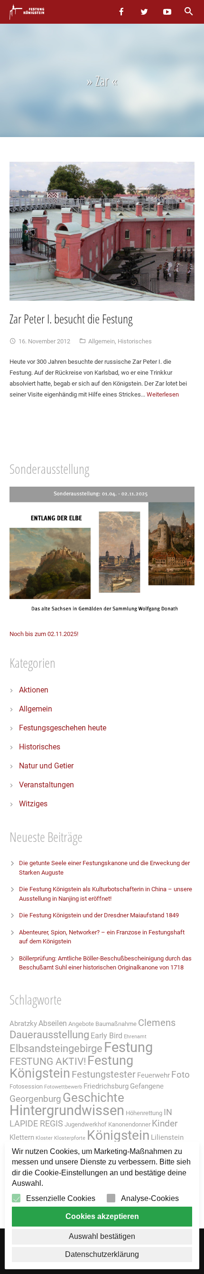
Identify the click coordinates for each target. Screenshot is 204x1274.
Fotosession (26, 1086)
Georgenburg (35, 1099)
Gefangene (147, 1086)
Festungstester (104, 1074)
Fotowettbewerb (63, 1087)
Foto (180, 1075)
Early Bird (106, 1035)
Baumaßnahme (116, 1023)
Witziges (33, 803)
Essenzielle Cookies (60, 1198)
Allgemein (101, 341)
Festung (128, 1047)
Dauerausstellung (49, 1035)
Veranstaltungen (46, 784)
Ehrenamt (135, 1037)
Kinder (164, 1123)
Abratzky (23, 1023)
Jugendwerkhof (86, 1124)
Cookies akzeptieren (102, 1216)
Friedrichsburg (106, 1086)
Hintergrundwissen (66, 1110)
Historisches (135, 341)
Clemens (157, 1022)
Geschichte (93, 1097)
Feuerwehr (153, 1075)
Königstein (118, 1135)
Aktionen (33, 689)
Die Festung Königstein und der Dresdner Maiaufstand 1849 (99, 915)
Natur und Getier (46, 765)
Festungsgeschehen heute (62, 727)
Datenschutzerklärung (102, 1254)
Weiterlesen (163, 394)
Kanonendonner (129, 1124)
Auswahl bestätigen (102, 1236)
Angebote (81, 1023)
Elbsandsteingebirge (55, 1048)
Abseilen (52, 1023)
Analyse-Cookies (150, 1198)
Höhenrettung (144, 1113)
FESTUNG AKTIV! (47, 1061)
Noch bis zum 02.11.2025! (43, 633)
